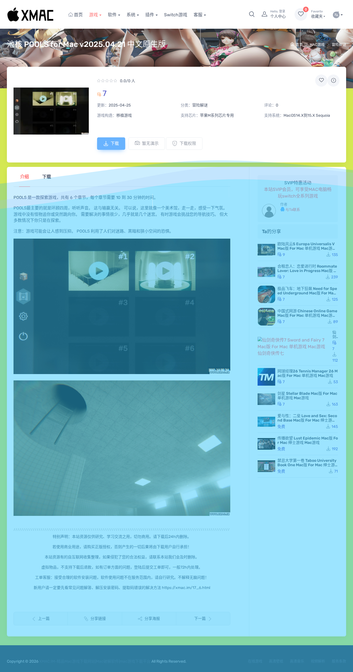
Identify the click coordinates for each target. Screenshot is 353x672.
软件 (112, 14)
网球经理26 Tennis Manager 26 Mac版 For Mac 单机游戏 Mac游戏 (307, 373)
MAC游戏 (317, 44)
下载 (115, 143)
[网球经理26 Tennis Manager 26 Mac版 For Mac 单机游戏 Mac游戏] (266, 377)
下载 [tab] (46, 176)
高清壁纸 (276, 661)
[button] (251, 14)
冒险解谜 (339, 44)
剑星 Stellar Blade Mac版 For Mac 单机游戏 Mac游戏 (307, 395)
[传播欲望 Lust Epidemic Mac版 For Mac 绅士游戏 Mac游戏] (266, 444)
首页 (78, 14)
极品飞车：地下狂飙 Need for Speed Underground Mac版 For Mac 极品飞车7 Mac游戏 (307, 293)
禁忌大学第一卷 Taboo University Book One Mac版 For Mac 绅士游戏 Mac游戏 (306, 465)
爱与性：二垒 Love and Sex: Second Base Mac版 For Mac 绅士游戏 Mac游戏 (307, 420)
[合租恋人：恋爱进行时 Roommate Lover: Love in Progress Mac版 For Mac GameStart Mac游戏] (266, 272)
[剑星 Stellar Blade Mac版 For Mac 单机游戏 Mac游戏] (266, 399)
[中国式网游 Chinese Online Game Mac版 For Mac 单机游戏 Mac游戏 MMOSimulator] (266, 317)
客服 (198, 14)
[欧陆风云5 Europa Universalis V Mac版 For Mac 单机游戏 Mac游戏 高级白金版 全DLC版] (266, 249)
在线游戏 (255, 661)
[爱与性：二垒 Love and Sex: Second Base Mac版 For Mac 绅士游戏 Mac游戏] (266, 421)
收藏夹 (317, 14)
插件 (149, 14)
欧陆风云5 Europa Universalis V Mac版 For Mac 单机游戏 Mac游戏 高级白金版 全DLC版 (306, 248)
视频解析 (318, 661)
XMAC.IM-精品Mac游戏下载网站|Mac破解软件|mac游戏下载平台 (95, 661)
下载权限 (188, 143)
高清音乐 (297, 661)
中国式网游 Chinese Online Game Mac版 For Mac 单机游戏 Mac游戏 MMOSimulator (307, 315)
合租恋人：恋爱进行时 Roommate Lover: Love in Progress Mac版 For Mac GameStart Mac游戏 (307, 271)
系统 (131, 14)
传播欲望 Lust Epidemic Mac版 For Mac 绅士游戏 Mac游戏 (307, 440)
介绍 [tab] (24, 176)
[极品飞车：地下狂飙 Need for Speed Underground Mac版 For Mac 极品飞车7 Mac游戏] (266, 294)
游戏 (93, 14)
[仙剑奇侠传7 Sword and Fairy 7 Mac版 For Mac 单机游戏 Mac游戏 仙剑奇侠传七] (294, 347)
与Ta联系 (292, 209)
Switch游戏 (175, 14)
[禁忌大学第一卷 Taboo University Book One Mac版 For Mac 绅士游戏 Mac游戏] (266, 466)
